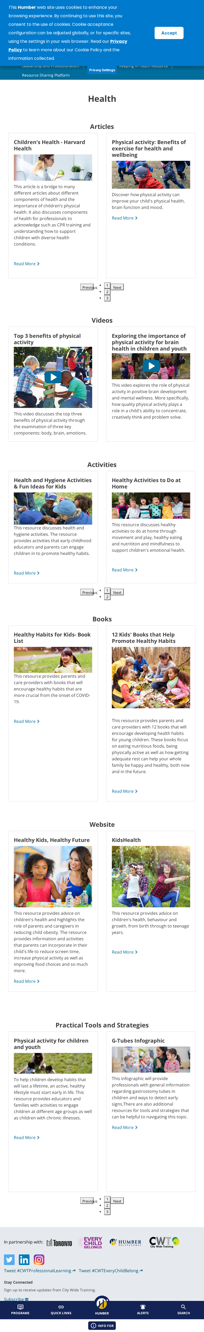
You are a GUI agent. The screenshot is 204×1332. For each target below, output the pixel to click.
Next (117, 287)
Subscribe (14, 1299)
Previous (88, 287)
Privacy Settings (102, 70)
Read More (25, 264)
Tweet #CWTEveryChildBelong (108, 1271)
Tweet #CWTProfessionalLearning (37, 1271)
